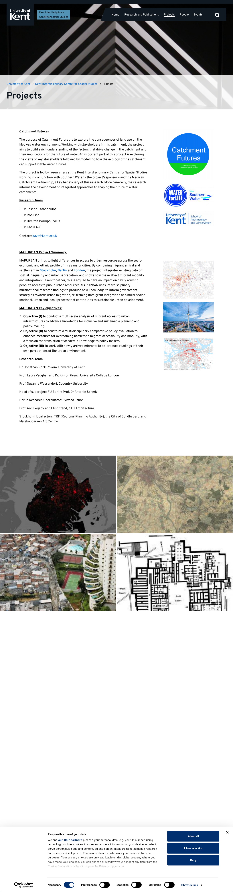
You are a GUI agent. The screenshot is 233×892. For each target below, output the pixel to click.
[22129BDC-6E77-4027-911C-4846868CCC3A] (188, 280)
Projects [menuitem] (169, 15)
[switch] (104, 885)
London (79, 270)
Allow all (193, 836)
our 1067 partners (70, 839)
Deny (193, 860)
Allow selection (193, 848)
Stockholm (48, 270)
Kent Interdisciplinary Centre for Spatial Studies (66, 84)
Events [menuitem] (198, 14)
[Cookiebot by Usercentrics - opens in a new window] (24, 885)
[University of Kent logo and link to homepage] (20, 15)
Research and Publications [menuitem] (141, 14)
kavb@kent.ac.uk (44, 236)
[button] (217, 14)
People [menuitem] (184, 14)
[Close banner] (227, 832)
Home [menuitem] (115, 14)
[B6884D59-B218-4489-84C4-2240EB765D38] (188, 354)
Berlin (62, 270)
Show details (189, 884)
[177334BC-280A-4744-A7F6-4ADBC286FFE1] (188, 317)
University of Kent (18, 84)
